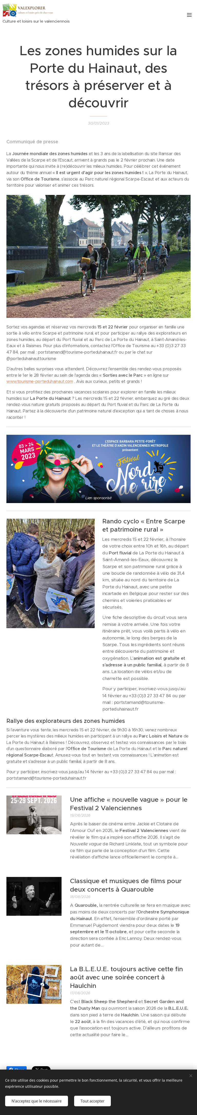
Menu (189, 15)
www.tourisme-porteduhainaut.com (39, 381)
